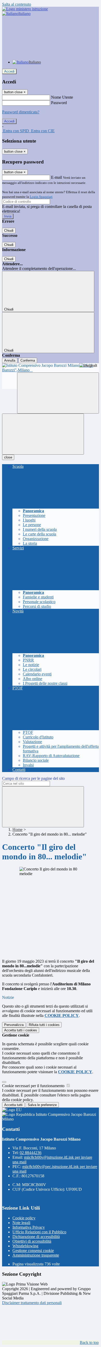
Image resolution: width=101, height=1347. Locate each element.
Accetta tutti (20, 1030)
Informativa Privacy (28, 1227)
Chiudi (8, 230)
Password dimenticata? (20, 112)
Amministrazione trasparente (35, 1255)
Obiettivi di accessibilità (31, 1241)
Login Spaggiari (41, 197)
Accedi (9, 71)
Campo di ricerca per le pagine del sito (33, 778)
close (8, 457)
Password (59, 102)
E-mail (56, 177)
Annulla (9, 360)
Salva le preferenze (42, 1105)
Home (17, 829)
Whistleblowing (25, 1246)
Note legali (21, 1222)
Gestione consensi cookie (33, 1250)
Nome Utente (62, 97)
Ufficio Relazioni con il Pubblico (39, 1232)
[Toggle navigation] (43, 434)
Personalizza (14, 1025)
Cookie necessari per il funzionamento (34, 1086)
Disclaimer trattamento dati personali (32, 1303)
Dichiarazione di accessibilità (36, 1236)
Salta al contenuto (16, 4)
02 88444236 (30, 1152)
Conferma (27, 360)
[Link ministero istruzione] (25, 9)
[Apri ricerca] (58, 393)
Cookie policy (23, 1218)
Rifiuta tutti (44, 1025)
